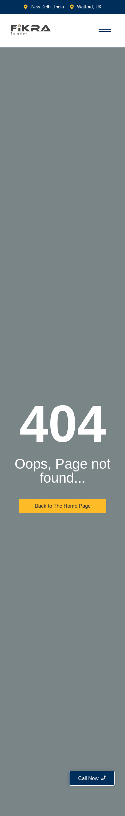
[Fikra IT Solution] (31, 29)
